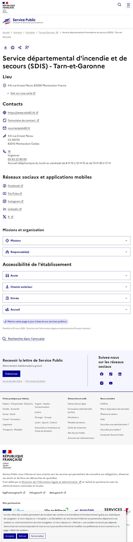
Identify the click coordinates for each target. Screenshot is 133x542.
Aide (102, 419)
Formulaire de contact (22, 120)
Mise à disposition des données (114, 409)
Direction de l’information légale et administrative (50, 482)
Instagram (14, 201)
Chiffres (104, 403)
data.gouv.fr (56, 492)
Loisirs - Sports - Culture (46, 422)
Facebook (14, 186)
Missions (16, 241)
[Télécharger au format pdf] (5, 47)
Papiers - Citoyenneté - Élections (18, 403)
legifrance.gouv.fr (12, 492)
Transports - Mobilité (12, 429)
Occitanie (30, 32)
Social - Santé (9, 414)
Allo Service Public (76, 432)
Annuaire (17, 32)
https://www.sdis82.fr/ (21, 113)
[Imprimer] (13, 47)
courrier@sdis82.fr (19, 128)
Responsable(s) (20, 252)
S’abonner (11, 374)
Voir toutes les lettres (35, 381)
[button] (27, 47)
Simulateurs (73, 417)
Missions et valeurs (108, 414)
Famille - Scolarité (11, 409)
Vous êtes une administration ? (114, 424)
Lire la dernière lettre (12, 381)
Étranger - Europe (43, 417)
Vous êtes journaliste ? (110, 429)
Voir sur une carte (21, 93)
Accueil (6, 32)
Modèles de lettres (76, 422)
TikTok (111, 374)
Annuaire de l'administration (81, 438)
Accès (14, 275)
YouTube (13, 193)
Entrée (15, 298)
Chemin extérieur (21, 287)
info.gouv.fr (35, 492)
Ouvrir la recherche (119, 4)
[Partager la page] (20, 47)
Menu (128, 7)
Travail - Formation (11, 419)
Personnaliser (37, 536)
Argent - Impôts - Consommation (43, 405)
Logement (7, 424)
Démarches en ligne (77, 403)
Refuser (22, 536)
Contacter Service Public (112, 434)
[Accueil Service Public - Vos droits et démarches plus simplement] (24, 24)
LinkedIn (13, 209)
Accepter (9, 536)
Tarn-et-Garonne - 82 (48, 32)
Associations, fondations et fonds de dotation (47, 429)
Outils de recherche (77, 427)
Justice (38, 412)
